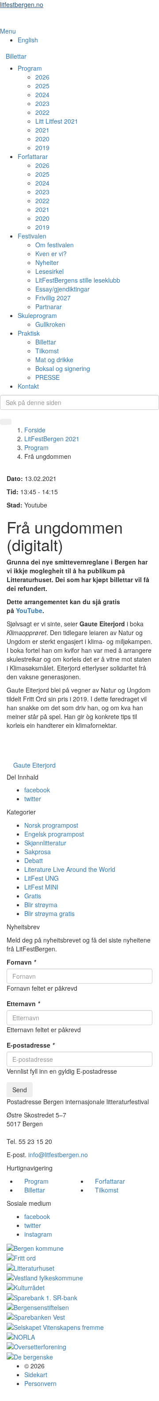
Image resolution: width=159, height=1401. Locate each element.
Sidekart (35, 1374)
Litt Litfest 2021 (56, 121)
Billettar (16, 56)
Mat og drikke (54, 359)
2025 (42, 85)
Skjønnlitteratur (45, 842)
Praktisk (29, 333)
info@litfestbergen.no (58, 1154)
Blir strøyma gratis (49, 913)
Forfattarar (33, 156)
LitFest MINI (41, 886)
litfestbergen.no (21, 4)
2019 (42, 147)
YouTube (29, 610)
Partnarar (48, 306)
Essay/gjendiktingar (62, 288)
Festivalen (32, 235)
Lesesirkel (49, 271)
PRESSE (47, 377)
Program (30, 68)
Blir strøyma (40, 904)
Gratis (32, 895)
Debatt (33, 860)
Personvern (40, 1383)
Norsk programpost (51, 825)
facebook (37, 789)
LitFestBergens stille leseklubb (77, 280)
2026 (42, 76)
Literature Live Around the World (69, 869)
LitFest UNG (41, 878)
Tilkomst (47, 350)
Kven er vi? (51, 253)
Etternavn (23, 1003)
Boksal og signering (62, 368)
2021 (42, 129)
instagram (38, 1234)
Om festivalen (54, 244)
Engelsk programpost (54, 833)
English (28, 39)
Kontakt (28, 386)
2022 (42, 112)
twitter (32, 798)
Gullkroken (50, 324)
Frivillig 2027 (53, 297)
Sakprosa (37, 851)
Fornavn (21, 962)
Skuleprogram (37, 315)
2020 (42, 138)
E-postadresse (30, 1045)
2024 (42, 94)
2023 (42, 103)
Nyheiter (47, 262)
